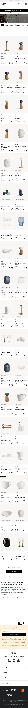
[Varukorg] (22, 4)
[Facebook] (10, 660)
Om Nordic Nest (6, 683)
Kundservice (5, 667)
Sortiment (4, 672)
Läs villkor (16, 646)
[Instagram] (14, 660)
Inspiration (4, 678)
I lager (6, 25)
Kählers (3, 587)
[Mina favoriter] (19, 4)
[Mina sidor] (15, 4)
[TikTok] (18, 660)
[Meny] (26, 4)
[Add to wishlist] (9, 63)
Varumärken (3, 12)
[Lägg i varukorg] (12, 63)
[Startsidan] (4, 4)
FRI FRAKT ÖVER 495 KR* (15, 0)
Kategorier (12, 25)
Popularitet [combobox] (18, 28)
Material (23, 25)
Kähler (8, 12)
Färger (18, 25)
